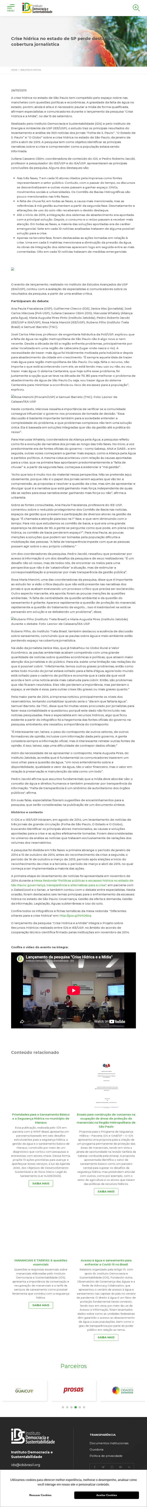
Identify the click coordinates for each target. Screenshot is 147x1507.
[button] (63, 1407)
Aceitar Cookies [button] (106, 1495)
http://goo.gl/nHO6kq (75, 915)
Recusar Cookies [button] (40, 1495)
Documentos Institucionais (109, 1443)
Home (14, 70)
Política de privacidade (106, 1456)
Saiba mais (40, 1183)
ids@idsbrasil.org (25, 1465)
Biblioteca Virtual (30, 70)
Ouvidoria (96, 1449)
